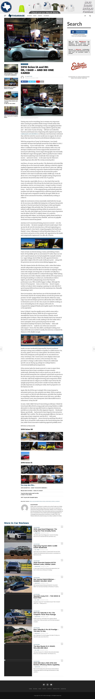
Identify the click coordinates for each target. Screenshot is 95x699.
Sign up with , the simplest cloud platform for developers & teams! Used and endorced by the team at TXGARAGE (79, 43)
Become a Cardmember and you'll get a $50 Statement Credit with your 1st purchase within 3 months (79, 51)
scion (43, 501)
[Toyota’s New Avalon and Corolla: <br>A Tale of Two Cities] (11, 99)
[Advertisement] (79, 137)
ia (32, 501)
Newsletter (56, 688)
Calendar (46, 15)
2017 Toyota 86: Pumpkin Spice (11, 116)
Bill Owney (37, 549)
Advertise (63, 688)
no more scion (38, 501)
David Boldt (29, 76)
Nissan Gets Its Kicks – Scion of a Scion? (10, 88)
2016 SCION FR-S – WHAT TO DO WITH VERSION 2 (11, 74)
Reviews (29, 15)
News (34, 15)
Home (30, 688)
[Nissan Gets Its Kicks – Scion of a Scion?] (11, 85)
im (33, 501)
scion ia (53, 501)
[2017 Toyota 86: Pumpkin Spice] (11, 114)
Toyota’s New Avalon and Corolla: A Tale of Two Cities (11, 102)
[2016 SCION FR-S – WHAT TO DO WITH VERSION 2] (11, 72)
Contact (49, 688)
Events (40, 15)
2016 (31, 501)
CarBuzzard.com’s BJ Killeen (29, 134)
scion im (57, 501)
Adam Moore (37, 533)
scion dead (48, 501)
